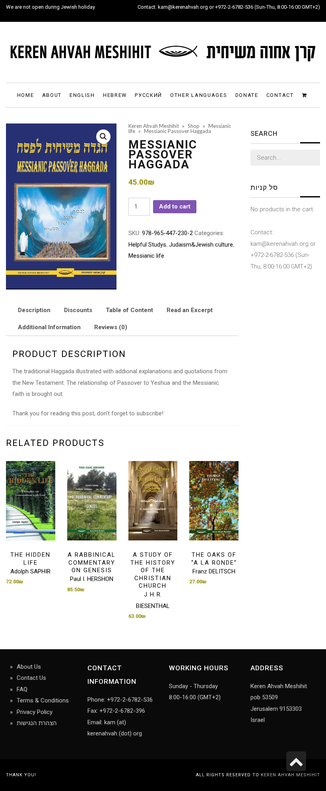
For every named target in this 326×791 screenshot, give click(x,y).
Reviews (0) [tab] (110, 327)
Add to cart (174, 206)
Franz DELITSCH (213, 571)
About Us (29, 666)
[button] (103, 136)
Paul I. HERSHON (91, 579)
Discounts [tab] (78, 310)
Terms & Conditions (43, 700)
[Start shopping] (305, 94)
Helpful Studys (147, 244)
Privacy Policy (34, 712)
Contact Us (31, 677)
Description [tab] (34, 310)
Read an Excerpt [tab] (190, 310)
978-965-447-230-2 (167, 233)
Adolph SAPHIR (30, 571)
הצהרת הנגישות (37, 723)
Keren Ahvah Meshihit (290, 774)
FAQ (22, 689)
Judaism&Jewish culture (201, 244)
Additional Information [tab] (49, 327)
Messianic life (146, 255)
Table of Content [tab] (129, 310)
